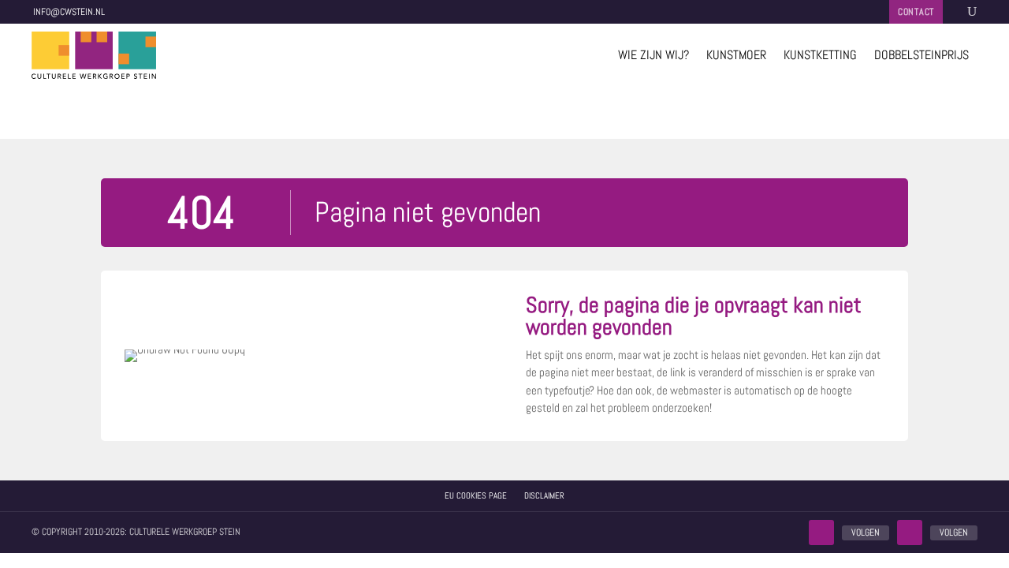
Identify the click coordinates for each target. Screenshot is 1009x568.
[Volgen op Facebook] (821, 532)
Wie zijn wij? (653, 55)
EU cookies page (476, 495)
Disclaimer (544, 495)
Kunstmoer (736, 55)
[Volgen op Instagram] (909, 532)
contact (916, 12)
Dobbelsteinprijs (921, 55)
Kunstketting (820, 55)
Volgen (865, 532)
